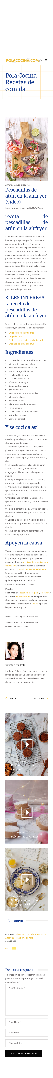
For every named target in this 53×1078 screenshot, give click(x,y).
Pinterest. (45, 593)
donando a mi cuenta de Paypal (31, 569)
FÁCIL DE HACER (20, 185)
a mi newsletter (23, 596)
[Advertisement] (26, 27)
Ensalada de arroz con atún (21, 344)
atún (16, 622)
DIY (21, 622)
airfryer (9, 622)
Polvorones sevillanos (24, 836)
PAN (28, 185)
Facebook (23, 593)
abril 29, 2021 (20, 617)
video (19, 626)
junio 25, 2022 (16, 896)
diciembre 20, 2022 (18, 761)
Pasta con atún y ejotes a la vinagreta (26, 340)
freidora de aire (31, 622)
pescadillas (10, 626)
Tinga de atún (15, 336)
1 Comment (33, 617)
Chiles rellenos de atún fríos (21, 333)
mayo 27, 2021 (10, 941)
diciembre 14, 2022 (18, 832)
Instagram (33, 593)
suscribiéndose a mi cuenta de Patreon (26, 564)
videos (26, 626)
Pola (10, 617)
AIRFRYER (9, 185)
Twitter (35, 604)
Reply (8, 948)
